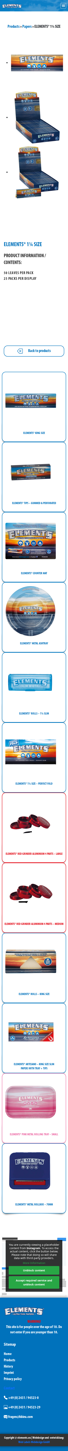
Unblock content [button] (34, 1270)
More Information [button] (34, 1263)
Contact (9, 1388)
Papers (27, 27)
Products (14, 27)
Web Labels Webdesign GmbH (34, 1442)
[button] (63, 6)
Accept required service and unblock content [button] (34, 1282)
